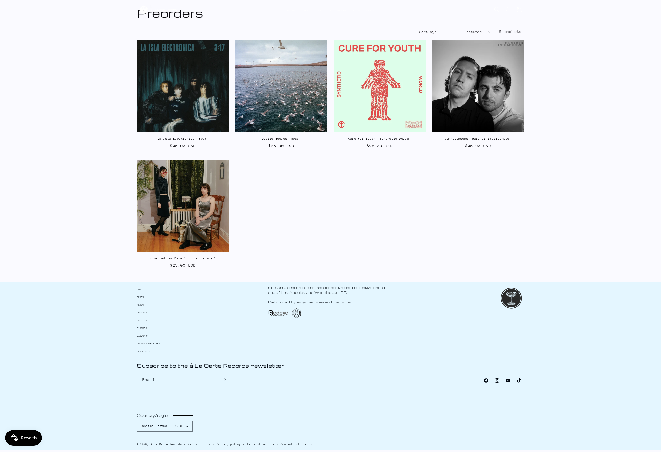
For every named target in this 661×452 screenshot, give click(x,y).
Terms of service (260, 444)
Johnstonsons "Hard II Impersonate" (478, 138)
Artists (291, 10)
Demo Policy (145, 351)
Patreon (356, 10)
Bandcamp (342, 10)
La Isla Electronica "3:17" (183, 138)
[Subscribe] (224, 380)
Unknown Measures (148, 343)
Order (140, 297)
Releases (305, 10)
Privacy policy (229, 444)
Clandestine (342, 302)
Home (140, 289)
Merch (319, 10)
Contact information (297, 444)
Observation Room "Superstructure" (183, 258)
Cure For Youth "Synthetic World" (379, 138)
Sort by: (428, 32)
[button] (496, 9)
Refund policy (199, 444)
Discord (370, 10)
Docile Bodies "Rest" (281, 138)
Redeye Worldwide (310, 302)
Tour (329, 10)
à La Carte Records (166, 444)
